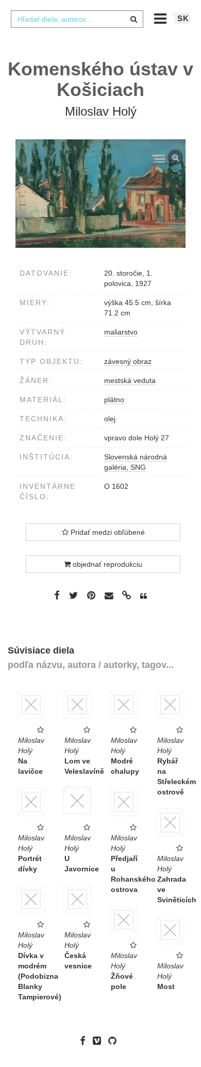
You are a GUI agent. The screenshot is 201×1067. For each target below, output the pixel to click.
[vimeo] (99, 1041)
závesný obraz (128, 361)
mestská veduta (130, 380)
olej (109, 419)
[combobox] (77, 19)
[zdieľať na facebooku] (57, 595)
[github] (115, 1041)
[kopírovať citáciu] (143, 596)
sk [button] (183, 18)
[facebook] (85, 1041)
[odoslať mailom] (108, 596)
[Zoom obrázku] (100, 193)
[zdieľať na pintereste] (91, 595)
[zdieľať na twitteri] (73, 595)
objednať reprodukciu (106, 564)
